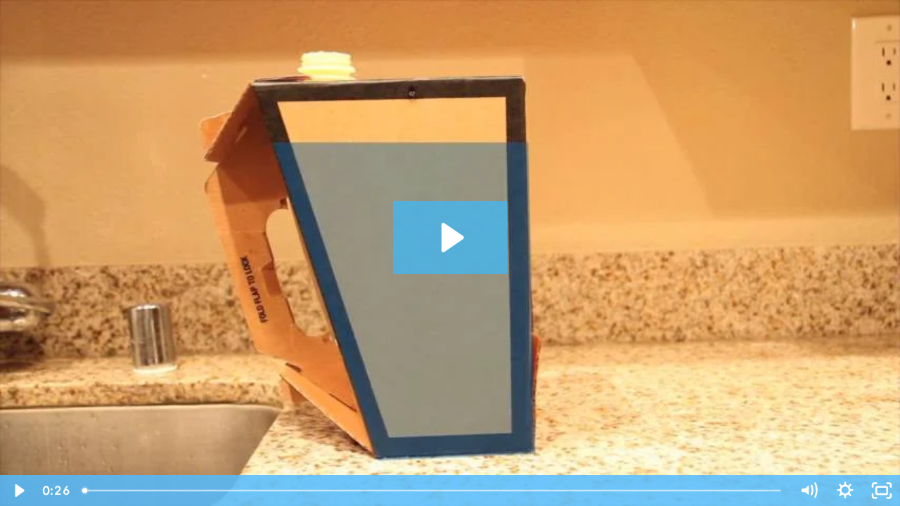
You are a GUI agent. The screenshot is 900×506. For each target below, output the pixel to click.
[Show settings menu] (845, 490)
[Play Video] (18, 490)
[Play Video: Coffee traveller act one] (450, 237)
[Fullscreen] (881, 490)
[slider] (432, 490)
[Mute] (808, 490)
